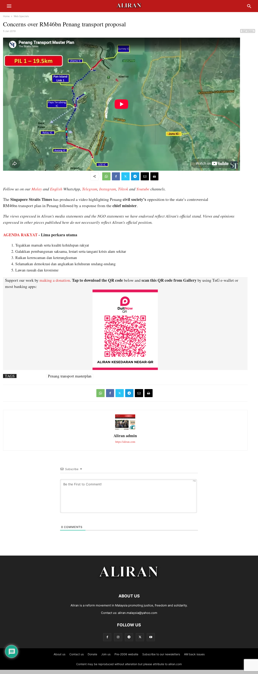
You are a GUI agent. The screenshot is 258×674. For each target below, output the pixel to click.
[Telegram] (135, 176)
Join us (105, 654)
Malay (36, 188)
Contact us (76, 654)
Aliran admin (125, 436)
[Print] (154, 176)
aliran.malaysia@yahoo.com (137, 613)
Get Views (247, 30)
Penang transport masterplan (70, 376)
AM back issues (194, 654)
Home (6, 16)
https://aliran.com (125, 442)
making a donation (55, 280)
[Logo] (129, 584)
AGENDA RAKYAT (20, 235)
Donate (92, 654)
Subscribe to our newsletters (161, 654)
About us (59, 654)
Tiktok (123, 188)
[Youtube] (151, 637)
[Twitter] (125, 176)
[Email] (145, 176)
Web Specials (21, 16)
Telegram (89, 188)
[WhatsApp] (106, 176)
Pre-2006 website (126, 654)
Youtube (142, 188)
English (56, 188)
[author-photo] (125, 429)
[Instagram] (118, 637)
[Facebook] (116, 176)
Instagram (107, 188)
